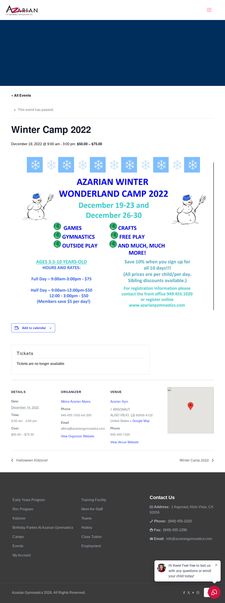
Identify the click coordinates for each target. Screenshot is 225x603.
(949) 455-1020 (180, 521)
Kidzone (19, 518)
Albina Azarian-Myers (76, 401)
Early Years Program (29, 500)
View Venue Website (124, 442)
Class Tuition (91, 537)
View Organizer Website (77, 436)
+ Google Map (140, 420)
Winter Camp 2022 (195, 460)
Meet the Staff (92, 509)
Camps (18, 537)
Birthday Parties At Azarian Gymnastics (43, 527)
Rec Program (23, 509)
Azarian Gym (119, 401)
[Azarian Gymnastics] (21, 10)
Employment (91, 546)
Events (18, 546)
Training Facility (93, 500)
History (86, 527)
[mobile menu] (209, 10)
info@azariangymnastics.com (189, 539)
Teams (86, 518)
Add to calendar (34, 328)
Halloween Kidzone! (31, 460)
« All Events (21, 95)
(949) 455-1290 (175, 530)
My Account (22, 555)
